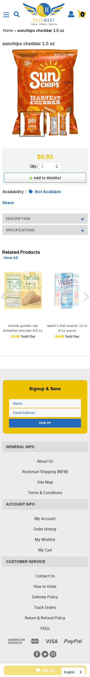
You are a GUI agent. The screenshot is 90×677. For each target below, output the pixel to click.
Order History (45, 529)
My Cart (45, 550)
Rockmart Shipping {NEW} (45, 471)
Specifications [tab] (20, 230)
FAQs (45, 628)
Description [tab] (18, 219)
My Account (45, 518)
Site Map (45, 482)
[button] (45, 178)
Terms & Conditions (45, 492)
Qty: (34, 166)
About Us (45, 461)
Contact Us (45, 576)
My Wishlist (45, 539)
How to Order (45, 586)
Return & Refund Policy (45, 618)
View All (11, 258)
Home (8, 30)
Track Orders (45, 607)
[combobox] (73, 672)
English (69, 672)
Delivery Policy (45, 597)
